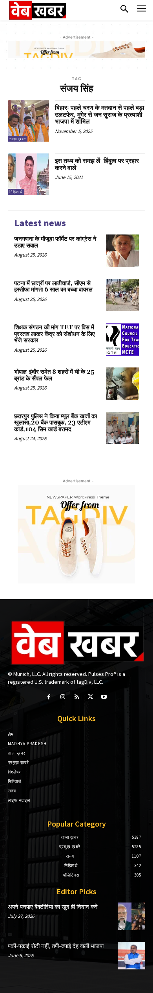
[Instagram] (62, 697)
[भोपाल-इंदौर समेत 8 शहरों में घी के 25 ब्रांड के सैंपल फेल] (122, 383)
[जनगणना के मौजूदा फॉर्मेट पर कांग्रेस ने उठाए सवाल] (122, 250)
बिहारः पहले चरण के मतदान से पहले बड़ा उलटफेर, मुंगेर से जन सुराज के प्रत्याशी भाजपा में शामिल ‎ (99, 115)
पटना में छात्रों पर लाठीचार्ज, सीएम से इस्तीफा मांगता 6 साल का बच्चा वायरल (53, 287)
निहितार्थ (16, 191)
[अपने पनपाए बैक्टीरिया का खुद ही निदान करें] (131, 916)
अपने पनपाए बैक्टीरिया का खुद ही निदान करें (53, 907)
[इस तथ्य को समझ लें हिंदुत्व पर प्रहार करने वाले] (28, 174)
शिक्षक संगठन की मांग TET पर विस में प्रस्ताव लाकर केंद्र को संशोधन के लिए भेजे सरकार (54, 334)
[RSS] (76, 697)
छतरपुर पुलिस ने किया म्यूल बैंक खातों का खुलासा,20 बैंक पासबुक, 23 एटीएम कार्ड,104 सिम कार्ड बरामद (55, 423)
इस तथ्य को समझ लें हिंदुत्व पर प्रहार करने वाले (97, 164)
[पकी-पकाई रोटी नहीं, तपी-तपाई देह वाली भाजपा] (131, 955)
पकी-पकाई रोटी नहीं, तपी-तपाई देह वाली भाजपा (56, 946)
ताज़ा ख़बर (17, 138)
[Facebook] (49, 697)
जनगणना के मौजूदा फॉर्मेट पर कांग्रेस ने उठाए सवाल (55, 242)
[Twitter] (90, 697)
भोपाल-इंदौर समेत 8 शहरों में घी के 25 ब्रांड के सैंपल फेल (54, 375)
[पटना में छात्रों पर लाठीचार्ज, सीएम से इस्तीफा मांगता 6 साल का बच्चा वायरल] (122, 295)
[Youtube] (104, 697)
